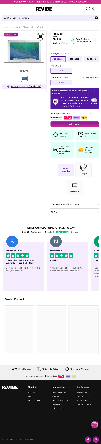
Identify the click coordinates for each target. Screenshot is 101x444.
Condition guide (91, 78)
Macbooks (15, 27)
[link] (19, 346)
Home (5, 27)
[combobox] (47, 18)
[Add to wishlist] (95, 40)
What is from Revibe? (26, 86)
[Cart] (94, 9)
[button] (94, 424)
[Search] (50, 18)
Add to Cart (74, 124)
